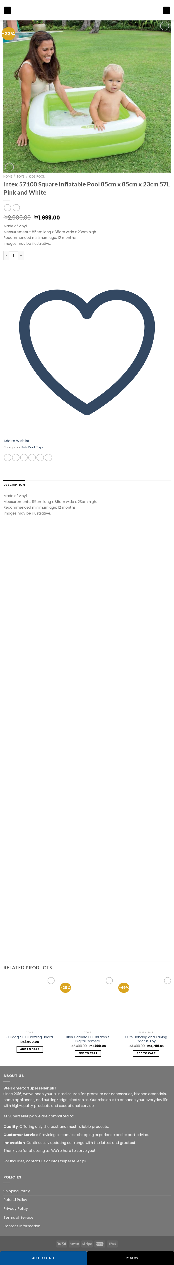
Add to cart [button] (29, 1049)
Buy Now (130, 1258)
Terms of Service (18, 1217)
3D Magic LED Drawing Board (30, 1037)
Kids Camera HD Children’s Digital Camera (87, 1039)
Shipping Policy (16, 1191)
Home (7, 176)
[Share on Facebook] (15, 457)
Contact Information (21, 1226)
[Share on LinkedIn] (48, 457)
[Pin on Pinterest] (40, 457)
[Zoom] (9, 167)
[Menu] (7, 10)
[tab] (14, 484)
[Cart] (166, 10)
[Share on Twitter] (24, 457)
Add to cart (43, 1258)
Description (14, 485)
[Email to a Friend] (32, 457)
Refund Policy (15, 1199)
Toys (20, 176)
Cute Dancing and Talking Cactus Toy (146, 1039)
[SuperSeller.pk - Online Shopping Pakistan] (87, 10)
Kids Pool (37, 176)
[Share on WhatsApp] (7, 457)
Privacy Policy (15, 1208)
